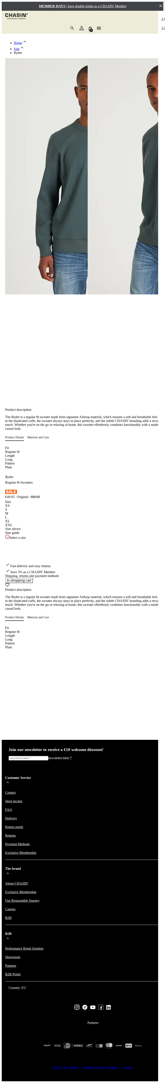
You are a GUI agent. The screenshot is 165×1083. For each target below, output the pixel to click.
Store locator (13, 801)
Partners (10, 965)
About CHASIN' (16, 883)
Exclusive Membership (20, 853)
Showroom (12, 957)
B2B (8, 918)
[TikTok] (84, 1008)
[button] (16, 437)
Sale (17, 49)
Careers (10, 909)
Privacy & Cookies (65, 1067)
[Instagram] (76, 1008)
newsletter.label (60, 758)
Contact (10, 792)
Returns (10, 835)
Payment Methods (17, 844)
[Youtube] (92, 1007)
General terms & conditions (100, 1067)
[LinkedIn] (108, 1007)
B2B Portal (12, 974)
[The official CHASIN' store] (16, 16)
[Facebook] (100, 1008)
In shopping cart (19, 580)
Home (18, 43)
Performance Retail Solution (24, 948)
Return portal (14, 827)
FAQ (8, 810)
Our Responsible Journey (22, 900)
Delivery (11, 818)
